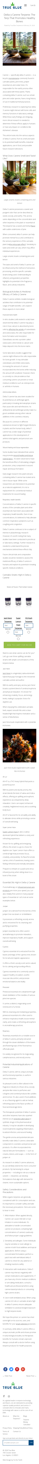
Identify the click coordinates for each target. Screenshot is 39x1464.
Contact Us (17, 1431)
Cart (32, 5)
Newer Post (30, 1376)
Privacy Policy (7, 1428)
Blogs (25, 1416)
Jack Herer (7, 673)
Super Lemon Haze (10, 832)
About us (6, 1416)
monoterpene (13, 78)
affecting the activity (16, 329)
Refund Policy (27, 1428)
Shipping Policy (18, 1428)
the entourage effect (17, 244)
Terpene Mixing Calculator (26, 1422)
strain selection (22, 1324)
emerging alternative (22, 1119)
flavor (33, 226)
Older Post (8, 1376)
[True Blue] (5, 1369)
